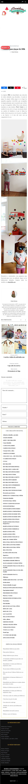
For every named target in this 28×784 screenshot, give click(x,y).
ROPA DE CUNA (7, 611)
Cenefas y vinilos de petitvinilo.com (14, 357)
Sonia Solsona (15, 52)
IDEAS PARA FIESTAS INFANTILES (13, 542)
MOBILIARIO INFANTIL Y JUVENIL (13, 580)
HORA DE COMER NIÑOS (10, 539)
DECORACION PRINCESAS (10, 482)
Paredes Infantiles (5, 736)
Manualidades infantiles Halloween (11, 560)
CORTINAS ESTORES (9, 453)
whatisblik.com (12, 282)
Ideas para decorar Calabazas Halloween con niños (13, 673)
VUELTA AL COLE (8, 630)
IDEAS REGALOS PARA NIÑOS (11, 547)
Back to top (13, 780)
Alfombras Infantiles (5, 758)
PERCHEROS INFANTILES (10, 593)
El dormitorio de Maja (14, 370)
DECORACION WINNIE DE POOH (12, 490)
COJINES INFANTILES (9, 448)
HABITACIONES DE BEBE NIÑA (12, 514)
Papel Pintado (4, 752)
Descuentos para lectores (9, 493)
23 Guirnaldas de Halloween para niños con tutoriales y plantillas (13, 659)
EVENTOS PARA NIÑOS (9, 501)
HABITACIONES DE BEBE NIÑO (12, 516)
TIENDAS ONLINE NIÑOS (10, 624)
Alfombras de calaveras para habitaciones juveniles (12, 706)
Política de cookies (6, 773)
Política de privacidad (21, 772)
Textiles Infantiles (5, 762)
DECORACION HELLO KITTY (11, 477)
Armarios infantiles (7, 437)
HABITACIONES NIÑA (9, 531)
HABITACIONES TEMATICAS (11, 537)
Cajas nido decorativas (14, 365)
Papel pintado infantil (8, 590)
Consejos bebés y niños (8, 451)
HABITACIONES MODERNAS (11, 529)
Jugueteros (5, 555)
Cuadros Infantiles (5, 756)
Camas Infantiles (7, 443)
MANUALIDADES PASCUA (10, 574)
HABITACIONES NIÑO (9, 534)
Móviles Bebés (6, 582)
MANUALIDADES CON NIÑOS (11, 558)
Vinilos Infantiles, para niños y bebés (9, 738)
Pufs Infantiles (6, 603)
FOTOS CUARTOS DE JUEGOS (11, 503)
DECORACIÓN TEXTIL (9, 487)
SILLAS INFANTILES (9, 616)
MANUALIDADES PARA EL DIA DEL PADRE (13, 571)
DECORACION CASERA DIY (11, 469)
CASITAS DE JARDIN (9, 445)
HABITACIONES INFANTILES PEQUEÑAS (11, 522)
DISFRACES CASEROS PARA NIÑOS (13, 495)
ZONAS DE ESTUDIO (9, 637)
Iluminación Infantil (5, 760)
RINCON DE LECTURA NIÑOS (11, 606)
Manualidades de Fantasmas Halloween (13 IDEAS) (13, 678)
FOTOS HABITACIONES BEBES (11, 509)
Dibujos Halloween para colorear (10, 655)
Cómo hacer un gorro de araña (10, 699)
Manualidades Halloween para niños (11, 649)
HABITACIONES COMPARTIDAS (12, 511)
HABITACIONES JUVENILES (11, 526)
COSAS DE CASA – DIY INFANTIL (12, 456)
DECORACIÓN (7, 464)
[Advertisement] (14, 29)
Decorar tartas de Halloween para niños (12, 669)
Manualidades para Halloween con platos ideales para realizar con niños (14, 683)
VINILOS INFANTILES (14, 46)
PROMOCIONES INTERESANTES (12, 598)
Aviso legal (13, 772)
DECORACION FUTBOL (9, 474)
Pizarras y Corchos (7, 595)
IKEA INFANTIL (7, 550)
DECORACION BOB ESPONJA (11, 466)
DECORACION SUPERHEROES (11, 485)
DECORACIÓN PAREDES (10, 480)
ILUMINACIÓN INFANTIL (10, 552)
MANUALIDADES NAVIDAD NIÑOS (12, 563)
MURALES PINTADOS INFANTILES (13, 587)
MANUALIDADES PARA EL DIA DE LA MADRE (13, 566)
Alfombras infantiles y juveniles (10, 435)
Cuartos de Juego (5, 728)
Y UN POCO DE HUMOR (9, 635)
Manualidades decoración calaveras (11, 710)
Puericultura (6, 601)
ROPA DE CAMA (7, 608)
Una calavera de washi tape (9, 702)
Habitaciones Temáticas (6, 726)
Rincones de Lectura (5, 730)
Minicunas (5, 577)
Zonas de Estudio (5, 732)
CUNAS (5, 461)
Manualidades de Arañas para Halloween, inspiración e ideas (12, 664)
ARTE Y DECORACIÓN (9, 440)
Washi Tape (6, 632)
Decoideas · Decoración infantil (11, 768)
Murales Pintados (5, 748)
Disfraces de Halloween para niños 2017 (12, 687)
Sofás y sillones (6, 619)
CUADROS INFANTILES (9, 458)
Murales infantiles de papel (9, 585)
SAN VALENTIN (7, 614)
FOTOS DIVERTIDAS (9, 506)
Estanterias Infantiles (8, 498)
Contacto (7, 772)
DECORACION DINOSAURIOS (11, 472)
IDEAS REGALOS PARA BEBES (11, 544)
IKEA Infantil (4, 734)
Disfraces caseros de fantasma (10, 714)
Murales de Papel (5, 750)
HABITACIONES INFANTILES (11, 519)
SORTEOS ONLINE (8, 622)
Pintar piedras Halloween (8, 652)
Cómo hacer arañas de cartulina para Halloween (14, 695)
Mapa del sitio (14, 773)
